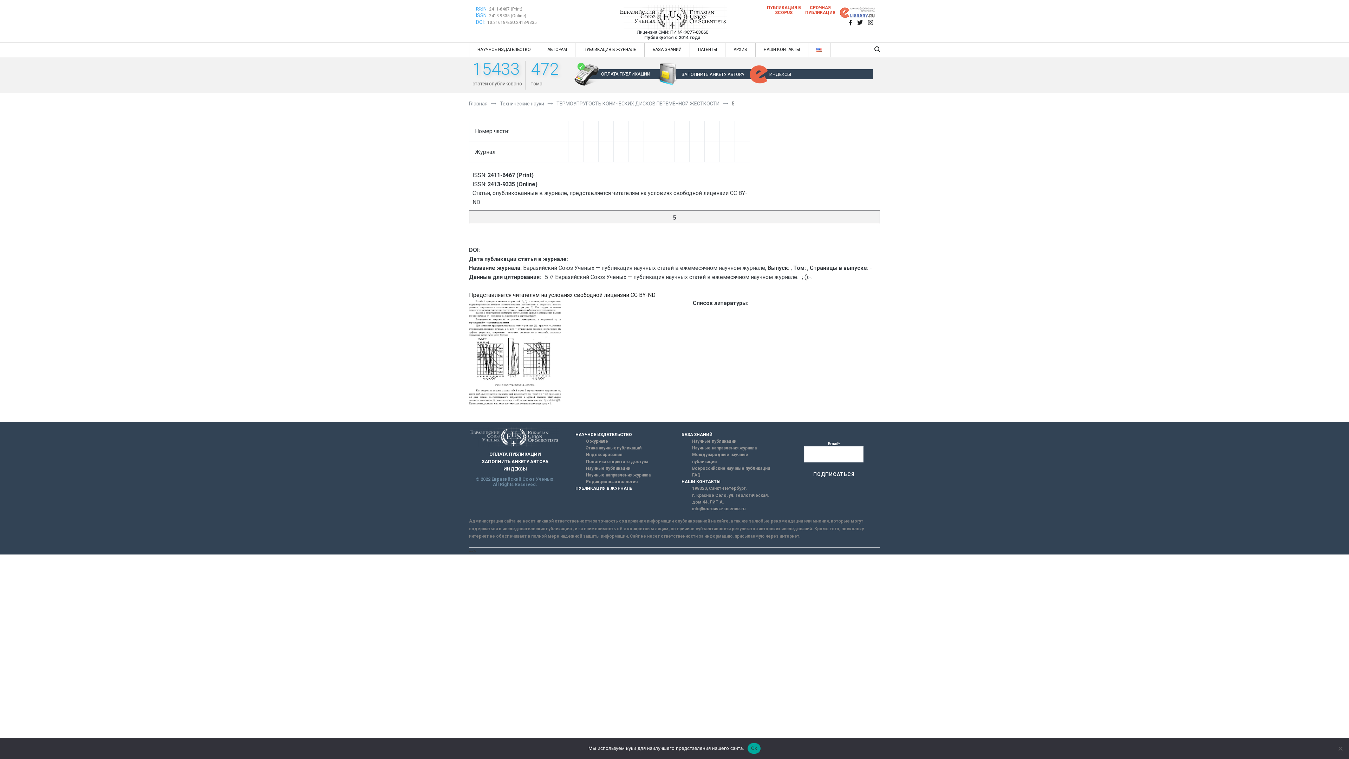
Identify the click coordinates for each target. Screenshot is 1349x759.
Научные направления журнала (618, 475)
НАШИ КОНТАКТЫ (782, 49)
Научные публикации (608, 468)
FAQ (696, 475)
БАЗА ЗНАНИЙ (667, 49)
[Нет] (1340, 748)
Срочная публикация (820, 10)
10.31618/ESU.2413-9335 (512, 22)
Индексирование (604, 454)
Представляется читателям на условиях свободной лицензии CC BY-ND (562, 295)
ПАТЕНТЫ (707, 49)
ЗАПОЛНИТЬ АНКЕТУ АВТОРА (713, 74)
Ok (754, 748)
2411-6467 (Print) (505, 9)
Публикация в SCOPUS (784, 10)
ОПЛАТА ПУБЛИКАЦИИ (625, 74)
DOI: (481, 22)
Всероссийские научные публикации (731, 468)
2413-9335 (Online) (507, 15)
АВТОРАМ (557, 49)
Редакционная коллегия (612, 481)
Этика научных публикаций (613, 448)
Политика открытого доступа (617, 461)
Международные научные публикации (720, 458)
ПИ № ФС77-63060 (689, 32)
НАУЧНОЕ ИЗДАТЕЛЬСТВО (504, 49)
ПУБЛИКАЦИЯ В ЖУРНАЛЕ (610, 49)
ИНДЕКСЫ (780, 74)
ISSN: (482, 9)
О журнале (597, 441)
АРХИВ (740, 49)
